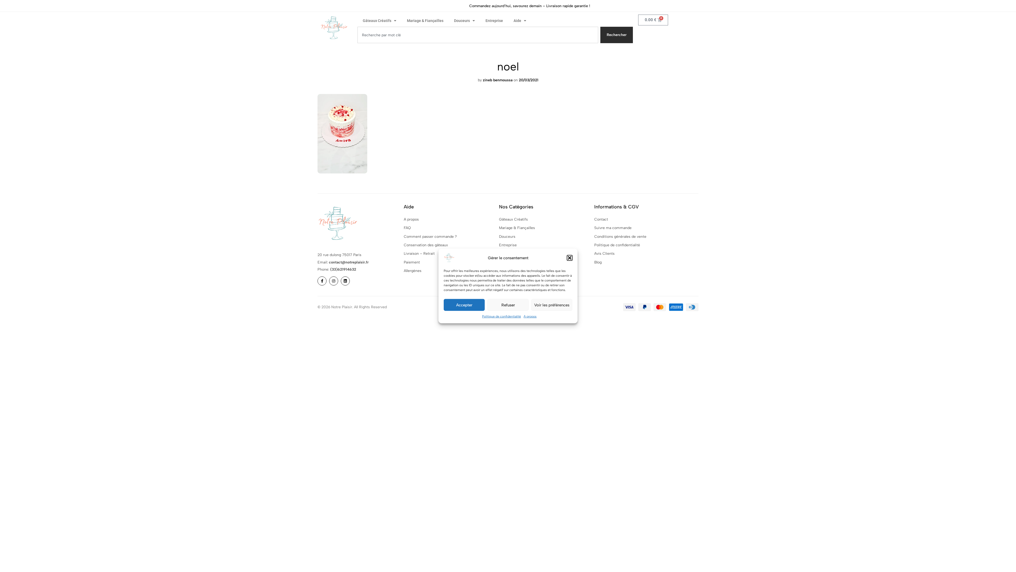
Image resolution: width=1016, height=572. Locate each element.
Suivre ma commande (613, 228)
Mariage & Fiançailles (425, 21)
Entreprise (494, 21)
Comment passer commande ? (430, 236)
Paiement (412, 262)
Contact (601, 219)
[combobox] (477, 35)
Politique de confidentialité (501, 316)
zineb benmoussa (497, 80)
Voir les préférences (551, 304)
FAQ (407, 228)
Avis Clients (604, 253)
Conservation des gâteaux (426, 245)
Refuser (508, 304)
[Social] (322, 280)
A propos (530, 316)
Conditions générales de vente (620, 236)
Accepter (464, 304)
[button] (569, 258)
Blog (598, 262)
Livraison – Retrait (419, 253)
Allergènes (412, 271)
